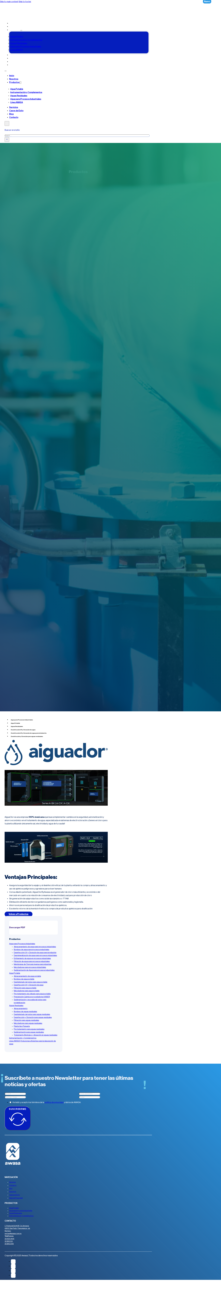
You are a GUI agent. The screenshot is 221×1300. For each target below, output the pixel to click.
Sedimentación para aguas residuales (29, 1032)
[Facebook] (12, 1261)
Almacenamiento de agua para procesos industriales (35, 947)
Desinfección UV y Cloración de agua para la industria (35, 953)
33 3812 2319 (9, 1244)
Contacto (13, 65)
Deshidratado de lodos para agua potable (30, 982)
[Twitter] (12, 1265)
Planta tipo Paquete (22, 1026)
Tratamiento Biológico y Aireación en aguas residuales (35, 1035)
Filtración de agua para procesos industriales (32, 961)
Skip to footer (25, 2)
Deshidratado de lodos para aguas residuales (32, 1015)
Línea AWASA (16, 50)
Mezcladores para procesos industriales (30, 967)
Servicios (13, 55)
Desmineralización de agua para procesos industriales (35, 956)
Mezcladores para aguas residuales (28, 1023)
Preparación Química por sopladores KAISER (32, 997)
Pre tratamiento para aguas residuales (29, 1029)
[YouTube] (12, 1275)
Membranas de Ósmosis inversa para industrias (32, 964)
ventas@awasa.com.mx (13, 1233)
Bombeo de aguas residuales (25, 1012)
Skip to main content (9, 2)
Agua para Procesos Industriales (25, 46)
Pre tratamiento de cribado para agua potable (32, 994)
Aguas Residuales (18, 43)
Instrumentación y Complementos (26, 40)
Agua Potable (16, 37)
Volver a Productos (18, 914)
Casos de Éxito (16, 58)
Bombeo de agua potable (24, 979)
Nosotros (13, 26)
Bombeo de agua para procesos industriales (31, 950)
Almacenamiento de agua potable (27, 976)
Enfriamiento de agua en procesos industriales (32, 959)
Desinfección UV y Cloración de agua (28, 985)
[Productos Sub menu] (21, 30)
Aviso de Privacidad (16, 1198)
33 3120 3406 (9, 1239)
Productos (14, 30)
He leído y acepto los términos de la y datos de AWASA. (46, 1102)
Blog (11, 62)
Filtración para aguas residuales (26, 1020)
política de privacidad (54, 1102)
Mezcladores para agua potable (26, 991)
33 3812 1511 (9, 1241)
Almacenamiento (21, 1009)
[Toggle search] (7, 123)
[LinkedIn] (12, 1270)
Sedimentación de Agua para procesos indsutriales (34, 970)
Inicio (11, 23)
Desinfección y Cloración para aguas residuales (33, 1018)
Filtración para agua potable (25, 988)
